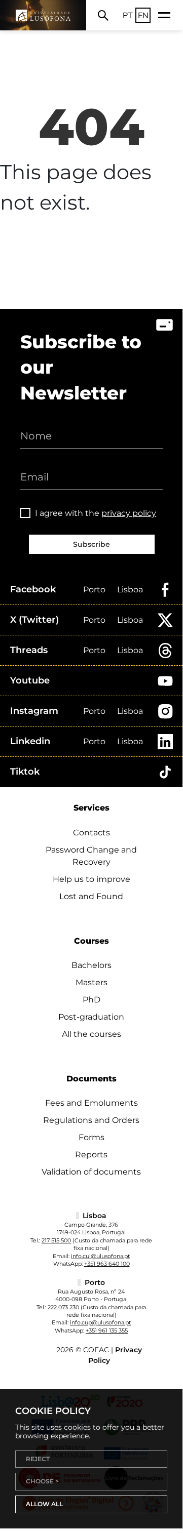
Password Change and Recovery (91, 856)
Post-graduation (91, 1017)
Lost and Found (91, 896)
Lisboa (130, 589)
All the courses (91, 1034)
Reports (91, 1154)
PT (128, 15)
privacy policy (128, 513)
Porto (94, 589)
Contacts (91, 832)
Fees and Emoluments (91, 1103)
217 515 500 (56, 1240)
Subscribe (91, 544)
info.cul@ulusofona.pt (100, 1256)
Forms (91, 1137)
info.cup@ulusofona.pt (100, 1322)
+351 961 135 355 (107, 1330)
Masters (91, 982)
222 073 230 (63, 1307)
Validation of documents (91, 1172)
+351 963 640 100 (107, 1263)
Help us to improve (91, 879)
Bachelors (91, 965)
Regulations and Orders (91, 1120)
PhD (91, 999)
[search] (103, 15)
